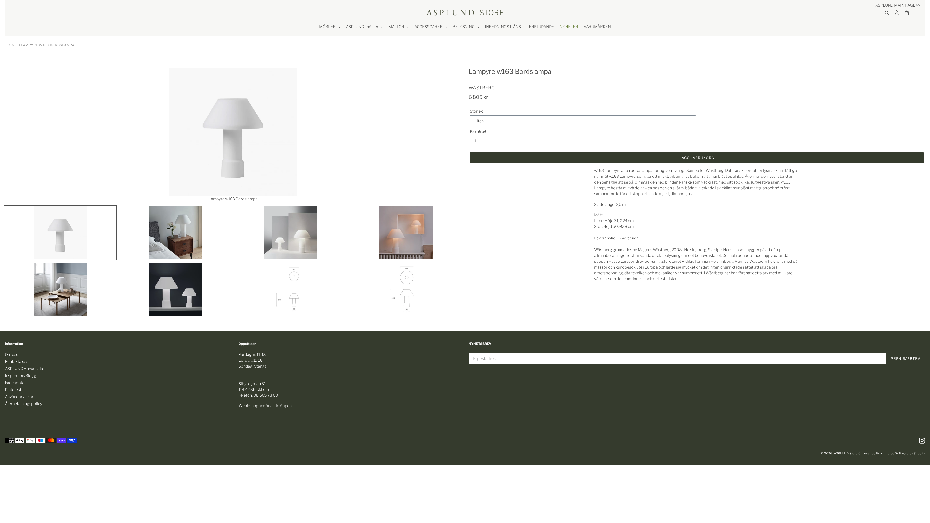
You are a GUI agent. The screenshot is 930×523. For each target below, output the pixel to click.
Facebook (14, 382)
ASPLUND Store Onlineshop (855, 453)
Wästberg (482, 87)
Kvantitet (478, 131)
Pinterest (13, 389)
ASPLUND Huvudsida (24, 368)
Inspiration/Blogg (20, 375)
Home (11, 45)
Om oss (11, 354)
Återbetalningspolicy (23, 403)
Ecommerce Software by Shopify (900, 453)
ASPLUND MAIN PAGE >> (897, 5)
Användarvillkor (19, 396)
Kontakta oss (16, 361)
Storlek (476, 111)
